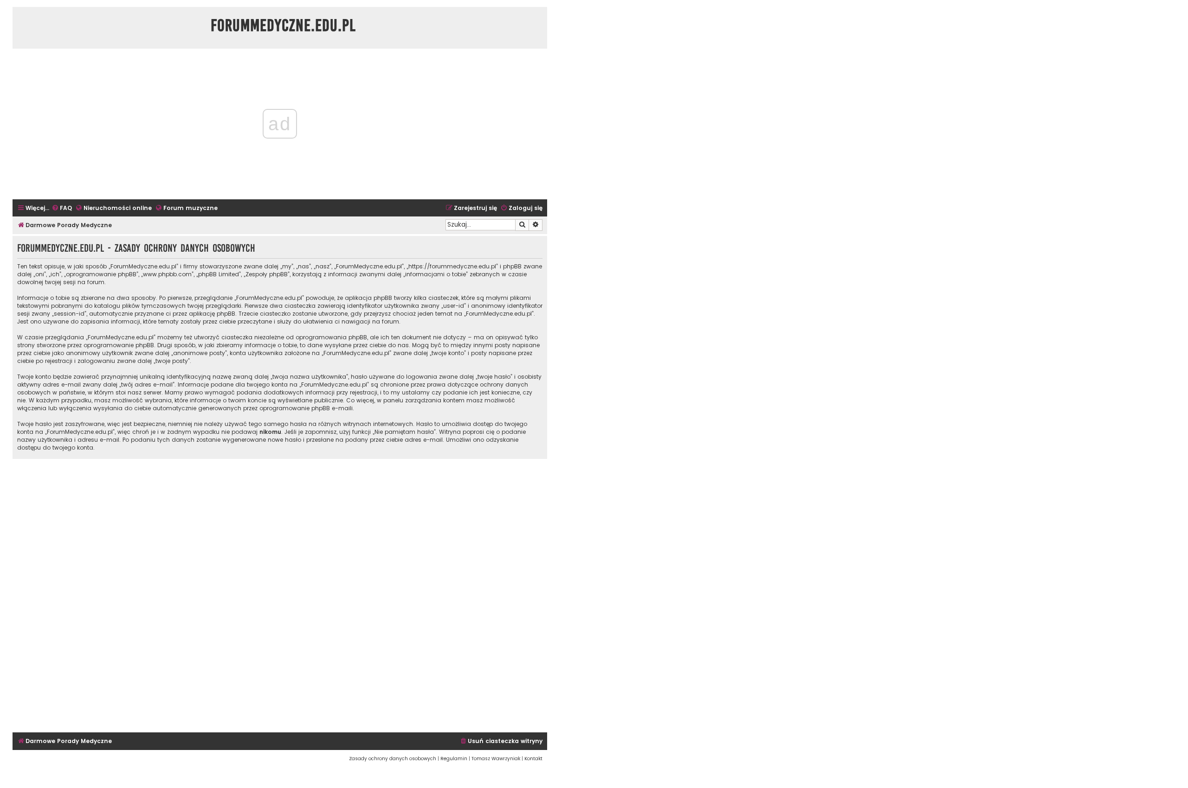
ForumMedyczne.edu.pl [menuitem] (283, 25)
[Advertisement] (280, 594)
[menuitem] (62, 208)
